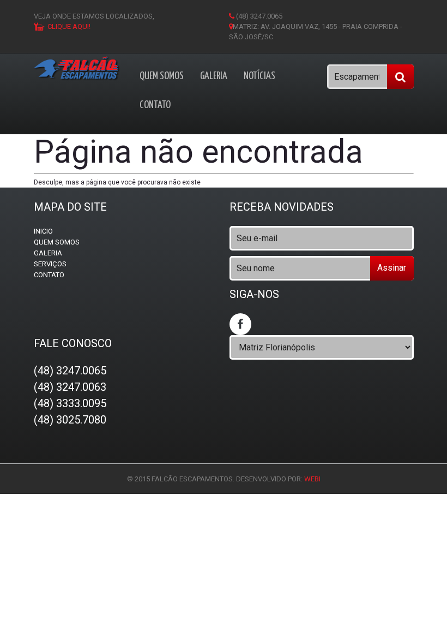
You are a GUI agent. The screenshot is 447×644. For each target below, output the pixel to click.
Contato (155, 105)
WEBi (312, 479)
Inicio (43, 231)
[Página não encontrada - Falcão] (77, 68)
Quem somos (162, 76)
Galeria (213, 76)
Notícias (259, 76)
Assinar (391, 268)
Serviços (50, 264)
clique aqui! (68, 26)
